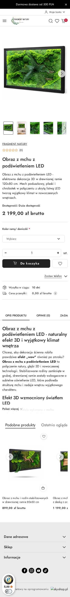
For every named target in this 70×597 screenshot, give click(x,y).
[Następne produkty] (60, 456)
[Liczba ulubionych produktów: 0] (57, 21)
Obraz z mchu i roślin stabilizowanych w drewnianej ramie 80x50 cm (25, 500)
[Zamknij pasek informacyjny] (66, 4)
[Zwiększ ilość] (58, 253)
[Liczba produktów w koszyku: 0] (63, 21)
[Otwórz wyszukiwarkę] (51, 21)
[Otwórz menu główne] (4, 20)
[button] (61, 73)
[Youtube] (38, 570)
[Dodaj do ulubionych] (60, 263)
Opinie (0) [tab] (43, 315)
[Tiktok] (45, 570)
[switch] (8, 591)
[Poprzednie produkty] (9, 456)
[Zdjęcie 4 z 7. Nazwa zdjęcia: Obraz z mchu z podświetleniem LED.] (48, 128)
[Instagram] (31, 570)
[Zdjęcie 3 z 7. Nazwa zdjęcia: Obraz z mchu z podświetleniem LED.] (35, 128)
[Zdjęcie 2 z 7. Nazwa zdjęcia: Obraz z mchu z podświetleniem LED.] (22, 128)
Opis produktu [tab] (15, 315)
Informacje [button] (12, 557)
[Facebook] (24, 570)
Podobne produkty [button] (20, 425)
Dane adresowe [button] (16, 536)
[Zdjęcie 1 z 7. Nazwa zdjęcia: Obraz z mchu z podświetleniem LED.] (8, 128)
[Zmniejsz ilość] (5, 253)
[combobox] (33, 239)
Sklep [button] (8, 547)
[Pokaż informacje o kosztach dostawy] (55, 293)
